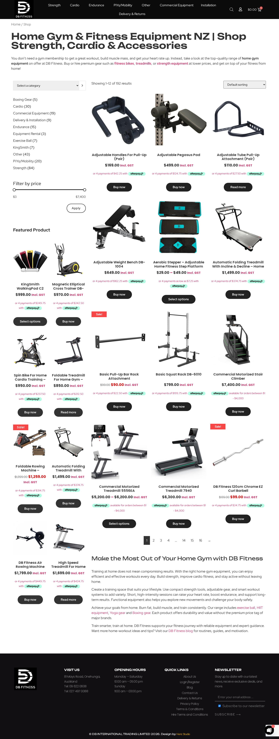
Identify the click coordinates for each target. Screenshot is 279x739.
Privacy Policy (189, 704)
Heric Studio (183, 734)
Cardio (74, 5)
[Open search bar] (231, 9)
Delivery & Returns (132, 14)
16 (200, 540)
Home (15, 24)
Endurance (96, 5)
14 (183, 540)
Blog (190, 687)
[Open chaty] (269, 730)
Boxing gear (141, 613)
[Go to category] (82, 85)
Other (146, 5)
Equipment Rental (26, 133)
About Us (189, 676)
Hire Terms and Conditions (189, 714)
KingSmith (21, 147)
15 (192, 540)
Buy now (68, 321)
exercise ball (246, 607)
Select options (30, 321)
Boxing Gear (22, 99)
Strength (54, 5)
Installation (208, 5)
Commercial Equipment (176, 5)
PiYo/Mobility (123, 5)
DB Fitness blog (181, 631)
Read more (68, 412)
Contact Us (190, 693)
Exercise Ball (22, 140)
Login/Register (190, 682)
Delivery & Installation (29, 120)
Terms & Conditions (189, 709)
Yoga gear (117, 613)
